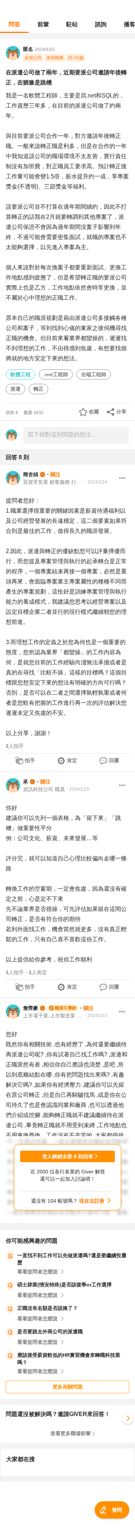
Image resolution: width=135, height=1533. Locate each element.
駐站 (72, 24)
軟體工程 (20, 374)
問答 (14, 24)
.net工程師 (56, 374)
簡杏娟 (30, 474)
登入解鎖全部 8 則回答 (67, 1156)
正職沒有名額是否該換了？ (47, 1308)
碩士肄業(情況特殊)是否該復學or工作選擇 (64, 1284)
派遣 (15, 389)
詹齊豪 (30, 1008)
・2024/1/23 (77, 789)
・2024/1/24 (95, 482)
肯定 (72, 760)
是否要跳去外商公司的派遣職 (50, 1331)
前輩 (43, 24)
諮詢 (101, 24)
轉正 (38, 389)
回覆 (114, 760)
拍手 (30, 760)
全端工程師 (93, 374)
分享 (121, 411)
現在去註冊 (91, 1201)
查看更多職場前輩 (70, 1433)
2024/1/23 (45, 49)
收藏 (94, 411)
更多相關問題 (68, 1387)
